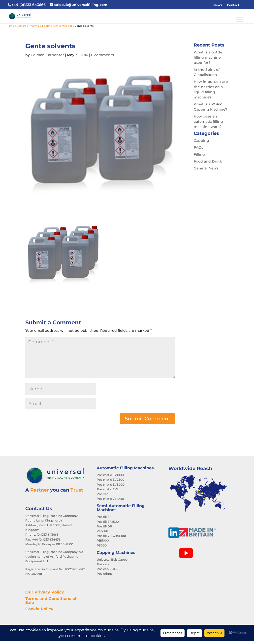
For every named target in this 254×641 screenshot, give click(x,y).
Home (10, 25)
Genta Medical (62, 25)
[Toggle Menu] (240, 19)
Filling (199, 154)
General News (206, 168)
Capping (201, 140)
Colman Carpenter (47, 55)
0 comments (102, 55)
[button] (244, 5)
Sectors (21, 25)
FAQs (198, 147)
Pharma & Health (40, 25)
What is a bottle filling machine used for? (208, 57)
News (217, 5)
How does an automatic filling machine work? (208, 121)
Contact (233, 5)
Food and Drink (208, 161)
